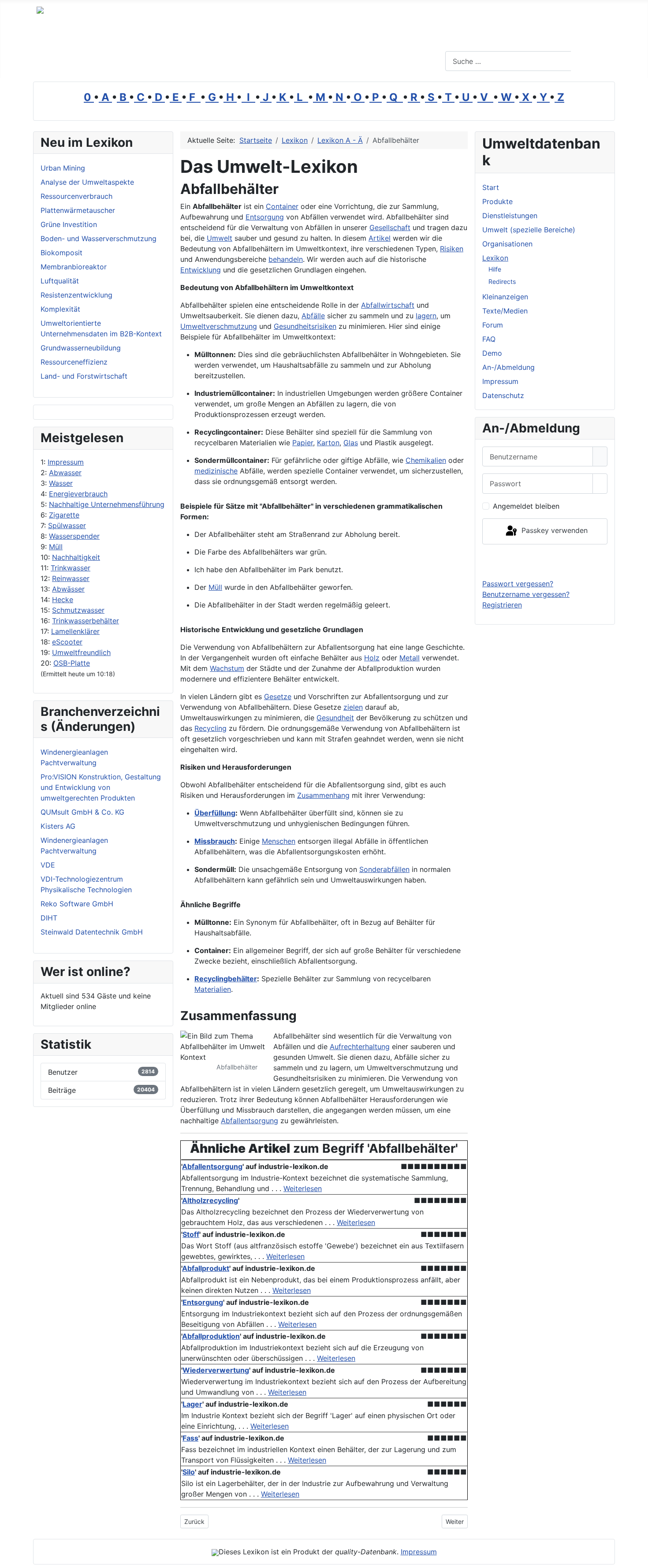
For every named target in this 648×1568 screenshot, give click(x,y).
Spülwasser (67, 525)
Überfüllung (214, 812)
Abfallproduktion (211, 1336)
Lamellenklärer (75, 631)
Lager (192, 1404)
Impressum (66, 462)
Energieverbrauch (78, 493)
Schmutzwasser (78, 610)
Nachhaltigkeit (76, 557)
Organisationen (507, 243)
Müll (56, 546)
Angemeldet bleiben (526, 506)
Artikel (380, 238)
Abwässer (68, 589)
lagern (426, 315)
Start (490, 187)
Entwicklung (200, 269)
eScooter (67, 641)
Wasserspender (74, 536)
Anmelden (545, 561)
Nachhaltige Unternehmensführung (106, 504)
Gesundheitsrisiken (305, 326)
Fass (190, 1438)
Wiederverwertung (215, 1370)
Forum (492, 324)
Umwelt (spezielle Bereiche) (528, 229)
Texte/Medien (505, 310)
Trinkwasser (70, 567)
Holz (372, 657)
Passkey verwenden (553, 530)
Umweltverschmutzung (218, 326)
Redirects (502, 281)
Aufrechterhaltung (360, 1046)
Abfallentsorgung (249, 1120)
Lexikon (495, 257)
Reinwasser (70, 578)
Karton (328, 442)
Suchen (592, 61)
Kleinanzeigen (505, 296)
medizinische (216, 470)
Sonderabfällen (384, 869)
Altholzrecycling (210, 1200)
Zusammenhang (323, 795)
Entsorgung (265, 216)
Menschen (278, 841)
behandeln (285, 259)
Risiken (451, 248)
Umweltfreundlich (81, 652)
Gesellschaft (389, 227)
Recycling (210, 728)
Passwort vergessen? (517, 583)
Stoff (190, 1234)
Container (282, 206)
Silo (188, 1471)
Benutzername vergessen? (526, 594)
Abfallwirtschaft (387, 305)
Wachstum (227, 668)
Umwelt (219, 238)
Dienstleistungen (509, 215)
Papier (302, 442)
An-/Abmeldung (508, 367)
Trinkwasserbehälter (85, 620)
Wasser (61, 483)
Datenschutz (503, 395)
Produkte (497, 201)
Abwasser (65, 472)
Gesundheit (335, 717)
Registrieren (502, 604)
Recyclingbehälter (225, 978)
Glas (350, 442)
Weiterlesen (302, 1188)
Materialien (212, 989)
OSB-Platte (71, 663)
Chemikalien (426, 460)
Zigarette (64, 514)
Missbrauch (214, 841)
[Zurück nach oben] (637, 1557)
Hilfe (494, 269)
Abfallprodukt (205, 1268)
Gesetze (277, 696)
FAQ (488, 339)
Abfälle (313, 315)
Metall (409, 657)
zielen (353, 707)
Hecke (62, 599)
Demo (492, 353)
